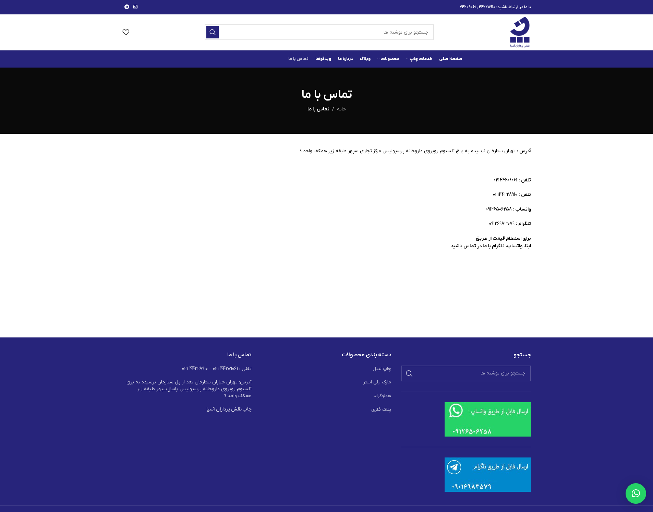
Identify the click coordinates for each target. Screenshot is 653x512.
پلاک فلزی (381, 409)
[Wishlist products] (126, 32)
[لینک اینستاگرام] (135, 7)
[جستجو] (212, 32)
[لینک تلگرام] (126, 7)
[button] (636, 493)
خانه (341, 109)
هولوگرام (382, 396)
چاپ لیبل (382, 369)
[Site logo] (520, 32)
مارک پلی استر (377, 382)
